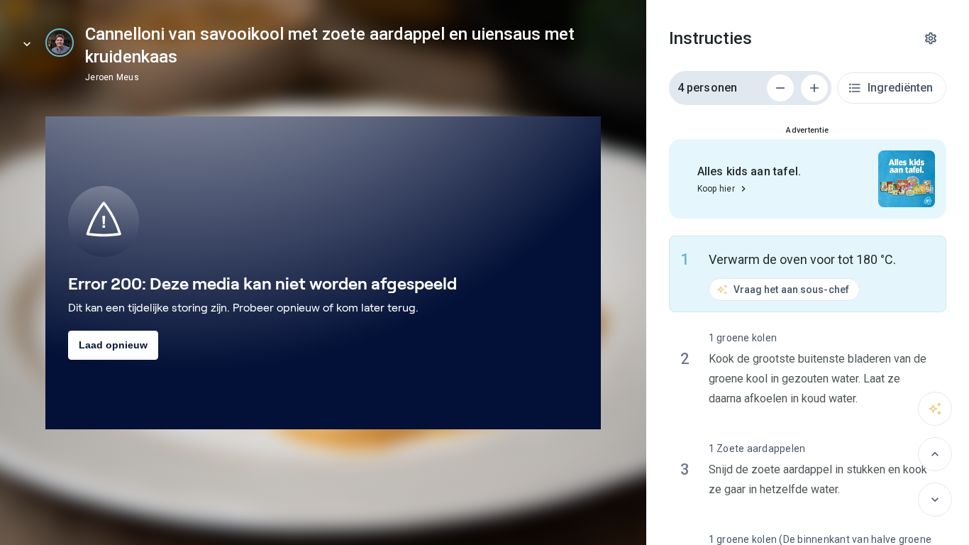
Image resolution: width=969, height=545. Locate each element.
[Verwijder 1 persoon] (780, 88)
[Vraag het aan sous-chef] (935, 409)
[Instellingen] (930, 38)
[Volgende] (935, 500)
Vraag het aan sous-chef (791, 289)
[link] (59, 42)
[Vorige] (935, 454)
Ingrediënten (900, 87)
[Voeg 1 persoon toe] (814, 88)
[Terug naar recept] (27, 44)
